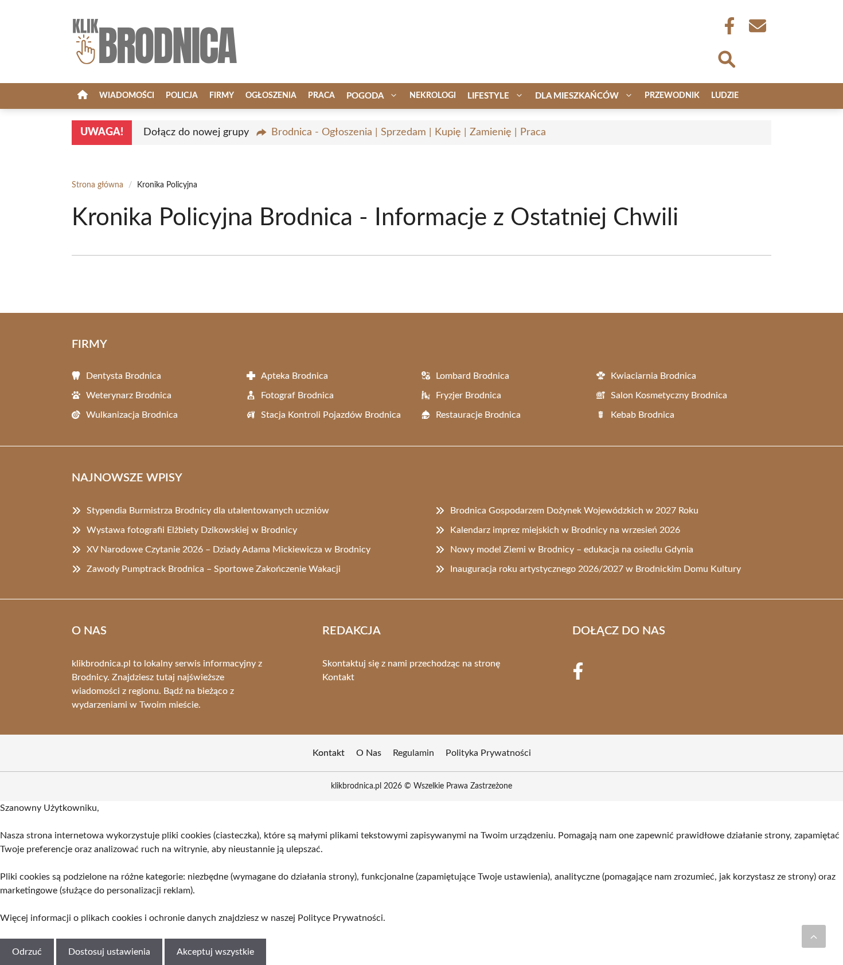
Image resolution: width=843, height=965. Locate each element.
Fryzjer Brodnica (468, 395)
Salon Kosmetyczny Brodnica (669, 395)
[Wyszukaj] (726, 58)
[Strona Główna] (82, 96)
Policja (182, 96)
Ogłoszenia (270, 96)
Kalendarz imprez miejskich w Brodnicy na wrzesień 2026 (565, 530)
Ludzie (725, 96)
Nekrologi (432, 96)
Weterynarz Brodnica (128, 395)
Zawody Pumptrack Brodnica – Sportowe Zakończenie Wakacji (214, 569)
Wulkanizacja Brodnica (132, 414)
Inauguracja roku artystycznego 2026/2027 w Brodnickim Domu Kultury (595, 569)
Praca (321, 96)
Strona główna (97, 185)
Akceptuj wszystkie (215, 951)
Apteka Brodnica (294, 375)
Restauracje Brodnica (478, 414)
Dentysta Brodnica (123, 375)
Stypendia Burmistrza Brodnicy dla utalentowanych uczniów (208, 510)
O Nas (368, 753)
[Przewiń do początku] (814, 936)
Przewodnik (672, 96)
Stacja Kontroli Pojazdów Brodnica (331, 414)
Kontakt (338, 677)
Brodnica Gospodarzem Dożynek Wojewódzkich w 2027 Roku (574, 510)
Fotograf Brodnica (297, 395)
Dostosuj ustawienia (109, 951)
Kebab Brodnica (642, 414)
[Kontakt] (757, 25)
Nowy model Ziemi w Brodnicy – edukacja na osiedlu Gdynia (571, 549)
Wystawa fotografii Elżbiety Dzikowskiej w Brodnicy (192, 530)
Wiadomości (126, 96)
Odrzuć (27, 951)
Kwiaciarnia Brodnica (653, 375)
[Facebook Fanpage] (726, 25)
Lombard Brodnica (472, 375)
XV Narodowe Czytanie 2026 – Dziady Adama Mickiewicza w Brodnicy (228, 549)
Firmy (221, 96)
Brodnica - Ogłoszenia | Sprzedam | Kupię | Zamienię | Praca (408, 132)
